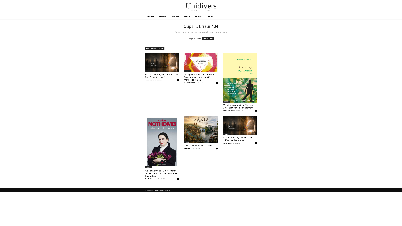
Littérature (148, 71)
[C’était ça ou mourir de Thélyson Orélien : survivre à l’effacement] (240, 78)
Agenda (210, 16)
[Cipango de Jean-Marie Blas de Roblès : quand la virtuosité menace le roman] (201, 62)
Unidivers (151, 16)
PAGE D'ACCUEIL (208, 39)
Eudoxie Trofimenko (229, 110)
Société (187, 16)
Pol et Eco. (175, 16)
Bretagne (198, 16)
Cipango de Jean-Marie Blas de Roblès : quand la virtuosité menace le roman (199, 77)
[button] (254, 16)
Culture (162, 16)
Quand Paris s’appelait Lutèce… (199, 145)
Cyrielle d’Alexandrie (151, 179)
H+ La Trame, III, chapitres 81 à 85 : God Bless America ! (162, 75)
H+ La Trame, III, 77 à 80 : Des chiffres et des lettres (237, 139)
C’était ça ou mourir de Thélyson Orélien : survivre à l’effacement (238, 106)
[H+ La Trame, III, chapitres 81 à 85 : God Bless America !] (162, 62)
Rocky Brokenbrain (189, 82)
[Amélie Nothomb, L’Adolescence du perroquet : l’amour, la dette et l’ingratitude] (162, 142)
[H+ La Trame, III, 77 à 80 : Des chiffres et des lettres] (240, 125)
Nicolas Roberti (149, 80)
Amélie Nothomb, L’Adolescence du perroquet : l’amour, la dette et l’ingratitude (161, 173)
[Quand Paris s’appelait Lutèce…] (201, 129)
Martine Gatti (188, 148)
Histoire (187, 142)
